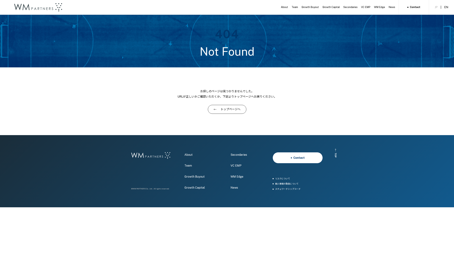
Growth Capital (194, 187)
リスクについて (282, 179)
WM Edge (237, 176)
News (234, 187)
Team (188, 165)
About (188, 154)
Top (336, 155)
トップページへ (230, 109)
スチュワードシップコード (288, 189)
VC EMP (236, 165)
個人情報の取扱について (286, 184)
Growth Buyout (194, 176)
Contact (415, 7)
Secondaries (239, 154)
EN (446, 7)
